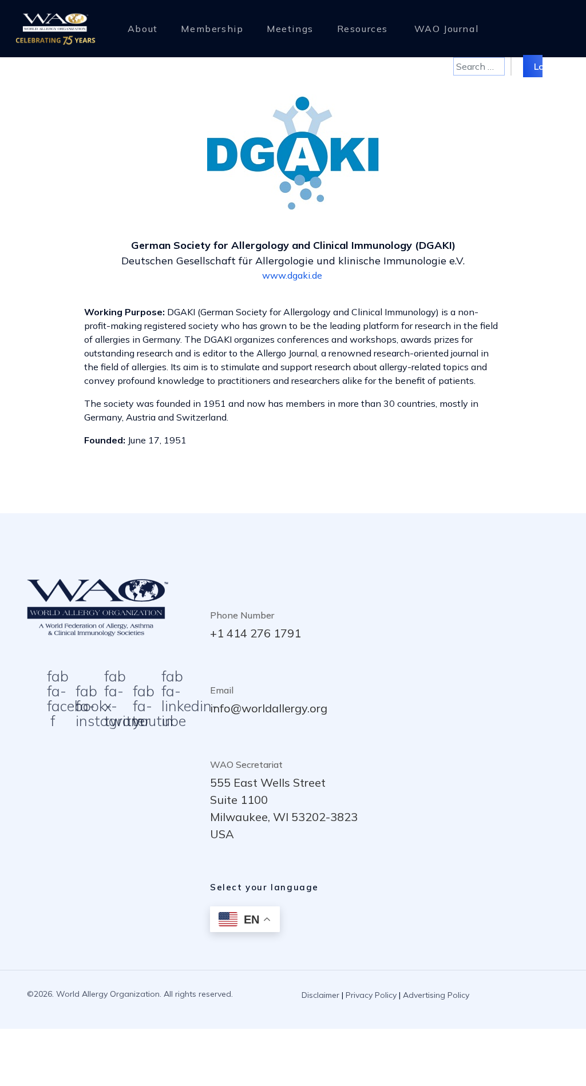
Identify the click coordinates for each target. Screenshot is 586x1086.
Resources (362, 28)
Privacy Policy (371, 995)
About (143, 28)
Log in (547, 66)
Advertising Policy (436, 995)
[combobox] (479, 66)
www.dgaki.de (292, 275)
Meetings (290, 28)
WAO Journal (446, 28)
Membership (212, 28)
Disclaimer (320, 995)
